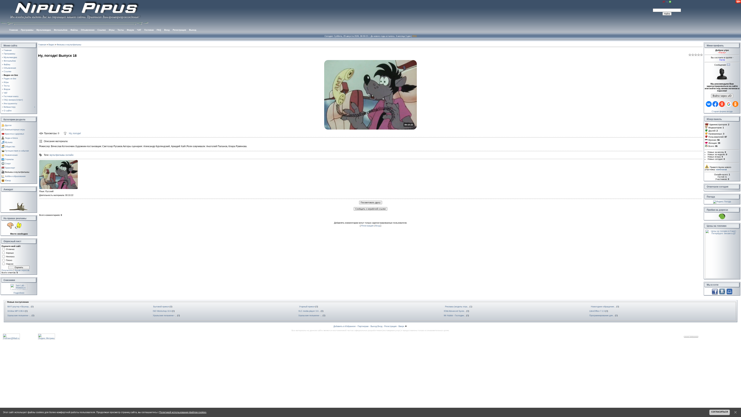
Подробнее (19, 293)
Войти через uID (722, 95)
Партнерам (363, 326)
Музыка (8, 142)
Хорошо (10, 253)
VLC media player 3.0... (309, 311)
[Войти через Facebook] (715, 104)
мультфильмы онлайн (62, 155)
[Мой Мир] (729, 291)
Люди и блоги (11, 138)
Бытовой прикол (161, 306)
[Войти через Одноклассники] (735, 104)
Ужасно (9, 264)
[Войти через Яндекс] (722, 104)
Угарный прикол (307, 306)
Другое (8, 125)
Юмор (8, 180)
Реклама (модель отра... (457, 306)
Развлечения (11, 155)
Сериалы (9, 159)
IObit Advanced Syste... (455, 311)
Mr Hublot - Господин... (455, 315)
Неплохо (10, 256)
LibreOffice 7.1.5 (597, 311)
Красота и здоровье (14, 134)
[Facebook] (715, 291)
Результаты (7, 270)
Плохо (9, 260)
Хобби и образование (15, 176)
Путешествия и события (17, 151)
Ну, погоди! (75, 133)
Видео (51, 44)
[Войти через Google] (729, 104)
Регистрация (367, 226)
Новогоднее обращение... (603, 306)
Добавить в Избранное (344, 326)
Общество (10, 146)
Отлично (10, 249)
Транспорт (10, 168)
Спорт (8, 163)
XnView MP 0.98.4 (15, 311)
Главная (42, 44)
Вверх (401, 326)
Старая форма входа (722, 111)
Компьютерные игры (15, 129)
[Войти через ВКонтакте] (709, 104)
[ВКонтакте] (722, 291)
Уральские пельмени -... (19, 315)
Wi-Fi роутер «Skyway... (18, 306)
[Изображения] (58, 174)
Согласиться (719, 412)
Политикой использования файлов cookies (182, 412)
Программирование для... (601, 315)
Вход (377, 226)
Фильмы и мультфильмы (17, 172)
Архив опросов (22, 270)
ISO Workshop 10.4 (162, 311)
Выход (373, 326)
